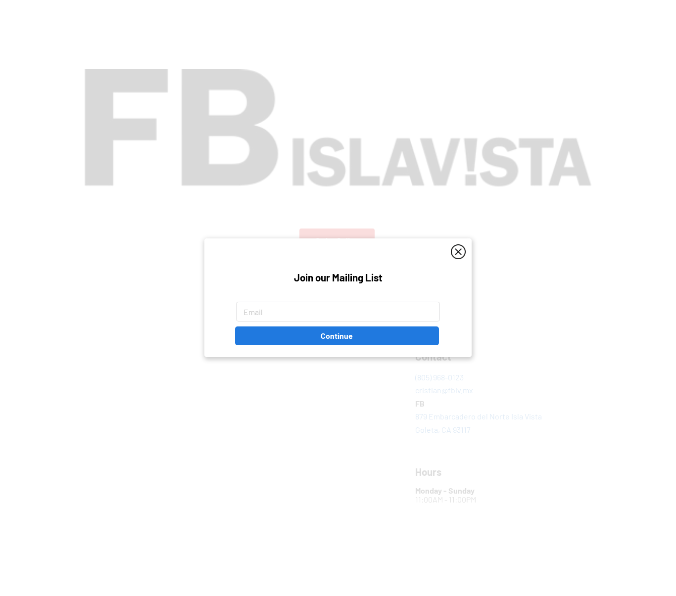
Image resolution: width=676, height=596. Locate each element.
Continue (337, 336)
